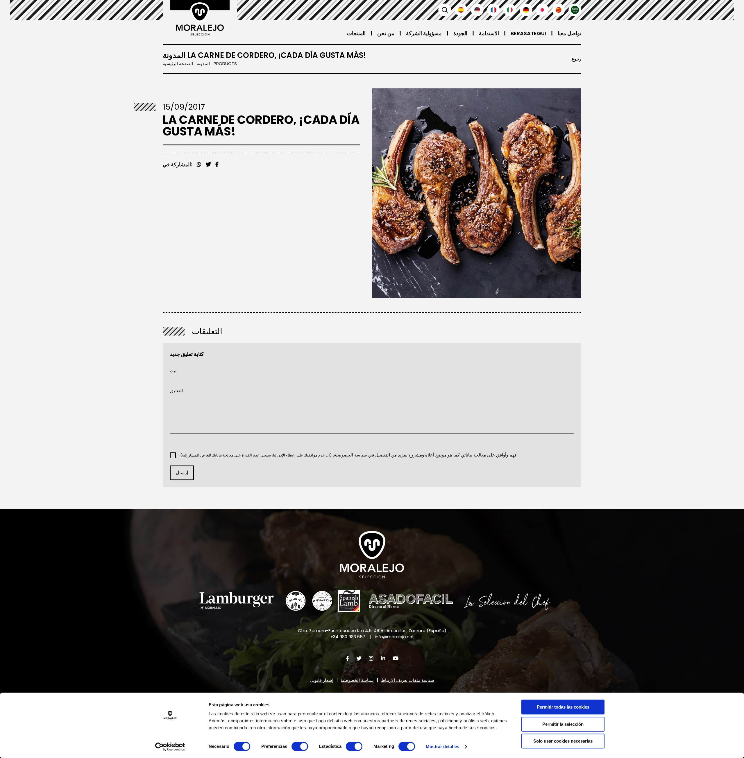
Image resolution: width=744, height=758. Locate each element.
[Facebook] (208, 164)
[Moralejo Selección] (372, 554)
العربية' (574, 9)
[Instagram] (371, 658)
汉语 (558, 9)
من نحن (385, 33)
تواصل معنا (569, 33)
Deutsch (526, 9)
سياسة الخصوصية (357, 680)
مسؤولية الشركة (424, 33)
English (477, 9)
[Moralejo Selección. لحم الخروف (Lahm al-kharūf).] (200, 17)
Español (461, 9)
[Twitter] (217, 164)
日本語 (542, 9)
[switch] (299, 746)
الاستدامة (489, 33)
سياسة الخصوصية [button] (350, 455)
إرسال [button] (182, 472)
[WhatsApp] (199, 164)
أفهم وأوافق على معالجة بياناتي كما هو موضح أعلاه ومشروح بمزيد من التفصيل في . (349, 455)
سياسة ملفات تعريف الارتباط (407, 680)
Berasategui (528, 33)
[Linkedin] (383, 658)
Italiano (509, 9)
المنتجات (356, 33)
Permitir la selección (563, 724)
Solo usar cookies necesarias (563, 741)
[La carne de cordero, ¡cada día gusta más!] (476, 193)
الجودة (460, 33)
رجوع (576, 59)
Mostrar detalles (442, 746)
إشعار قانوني (321, 680)
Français (493, 9)
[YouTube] (395, 658)
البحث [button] (444, 9)
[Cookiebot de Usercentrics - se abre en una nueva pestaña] (170, 746)
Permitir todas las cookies (563, 707)
